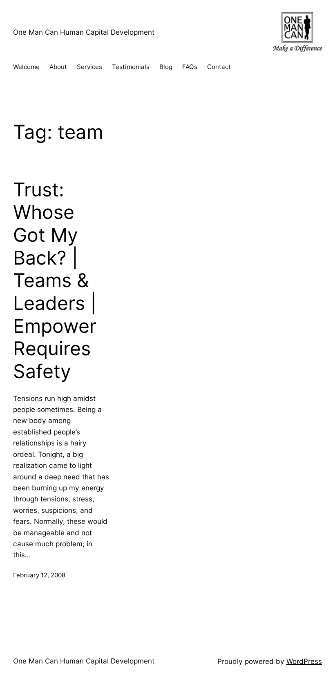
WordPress (304, 661)
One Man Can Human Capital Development (83, 32)
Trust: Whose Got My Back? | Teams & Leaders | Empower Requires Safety (54, 280)
